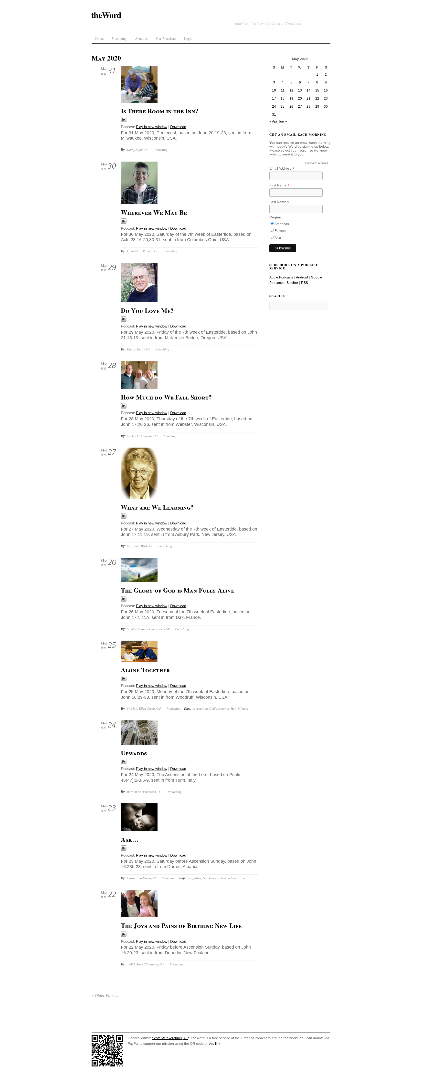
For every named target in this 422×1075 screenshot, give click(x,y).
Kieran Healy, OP (138, 349)
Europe (280, 231)
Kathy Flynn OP (137, 150)
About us (141, 38)
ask (190, 878)
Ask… (129, 839)
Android (302, 277)
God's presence (219, 708)
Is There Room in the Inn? (159, 110)
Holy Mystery (239, 708)
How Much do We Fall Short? (166, 397)
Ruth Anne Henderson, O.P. (145, 792)
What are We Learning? (157, 507)
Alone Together (145, 669)
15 (317, 90)
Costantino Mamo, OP (142, 878)
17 (274, 98)
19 (291, 98)
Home (99, 38)
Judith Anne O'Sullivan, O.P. (146, 964)
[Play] (124, 121)
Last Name (279, 202)
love (224, 878)
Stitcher (292, 283)
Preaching (161, 150)
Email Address (281, 168)
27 (300, 106)
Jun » (282, 121)
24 (274, 106)
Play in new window (151, 127)
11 (283, 90)
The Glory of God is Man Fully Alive (177, 590)
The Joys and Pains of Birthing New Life (181, 925)
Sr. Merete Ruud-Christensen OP (148, 629)
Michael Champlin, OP (142, 436)
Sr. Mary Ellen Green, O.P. (144, 708)
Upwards (134, 753)
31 (274, 114)
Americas (281, 224)
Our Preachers (166, 38)
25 (283, 106)
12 (291, 90)
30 (326, 106)
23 (326, 98)
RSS (304, 283)
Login (188, 38)
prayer (242, 878)
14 (308, 90)
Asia (277, 238)
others (232, 878)
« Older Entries (105, 995)
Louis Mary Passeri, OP (142, 251)
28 (308, 106)
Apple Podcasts (281, 277)
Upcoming (119, 38)
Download (178, 127)
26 (291, 106)
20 (300, 98)
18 (283, 98)
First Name (279, 185)
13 (300, 90)
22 (317, 98)
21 (308, 98)
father (197, 878)
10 (274, 90)
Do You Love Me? (147, 310)
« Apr (273, 121)
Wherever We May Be (154, 212)
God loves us (211, 878)
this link (214, 1043)
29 (317, 106)
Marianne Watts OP (140, 546)
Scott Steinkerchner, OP (170, 1038)
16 (326, 90)
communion (200, 708)
